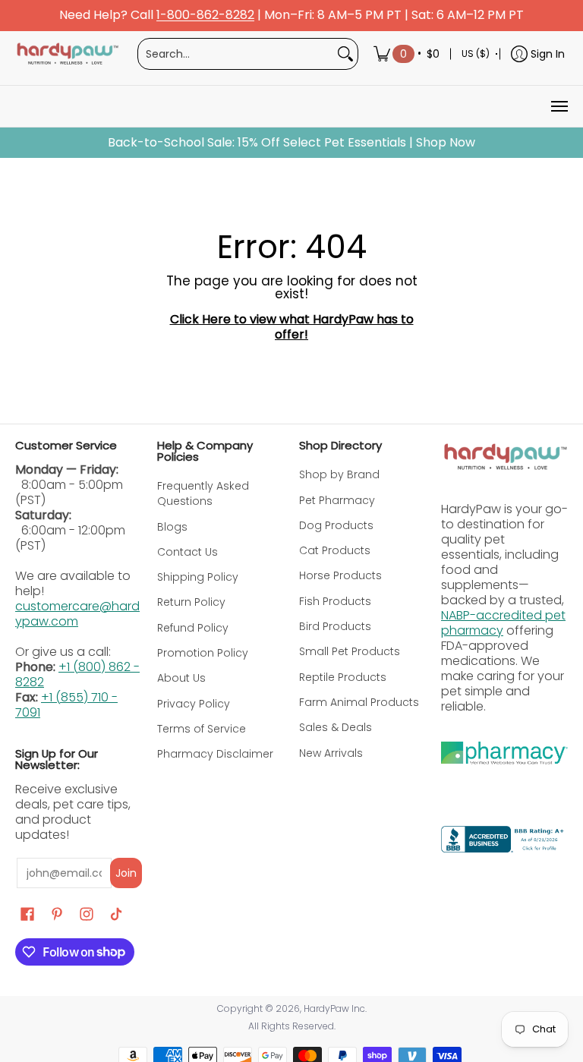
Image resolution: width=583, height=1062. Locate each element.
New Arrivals (331, 753)
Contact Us (187, 551)
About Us (181, 677)
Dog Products (336, 525)
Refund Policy (192, 627)
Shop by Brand (339, 474)
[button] (27, 914)
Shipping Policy (197, 577)
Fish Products (335, 601)
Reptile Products (342, 677)
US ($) (476, 53)
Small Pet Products (349, 651)
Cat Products (334, 550)
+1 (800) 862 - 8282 (77, 674)
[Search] (345, 54)
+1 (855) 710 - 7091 (66, 705)
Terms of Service (201, 728)
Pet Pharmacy (337, 500)
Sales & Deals (335, 727)
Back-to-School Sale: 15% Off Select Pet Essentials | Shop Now (291, 142)
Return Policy (191, 602)
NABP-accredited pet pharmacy (503, 623)
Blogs (172, 526)
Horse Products (340, 575)
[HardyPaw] (67, 54)
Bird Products (335, 626)
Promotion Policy (202, 652)
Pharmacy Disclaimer (215, 753)
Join (126, 873)
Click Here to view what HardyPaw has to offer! (292, 326)
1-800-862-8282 (205, 16)
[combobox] (235, 54)
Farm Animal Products (359, 702)
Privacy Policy (193, 703)
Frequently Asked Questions (203, 493)
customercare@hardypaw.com (77, 613)
